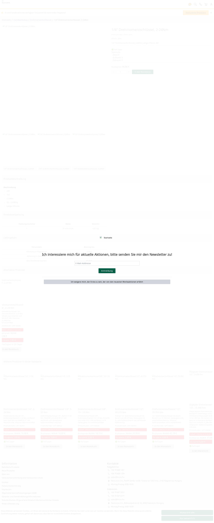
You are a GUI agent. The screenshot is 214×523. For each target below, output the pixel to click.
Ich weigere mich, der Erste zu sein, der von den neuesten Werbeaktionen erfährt (107, 282)
